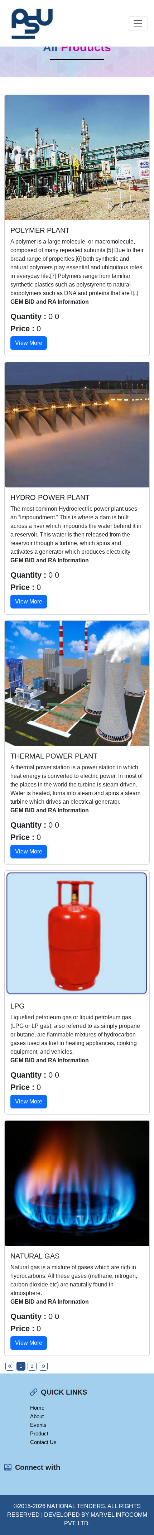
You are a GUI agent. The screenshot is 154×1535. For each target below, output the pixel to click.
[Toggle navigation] (138, 23)
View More (28, 343)
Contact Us (43, 1442)
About (37, 1416)
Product (39, 1433)
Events (38, 1425)
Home (37, 1408)
